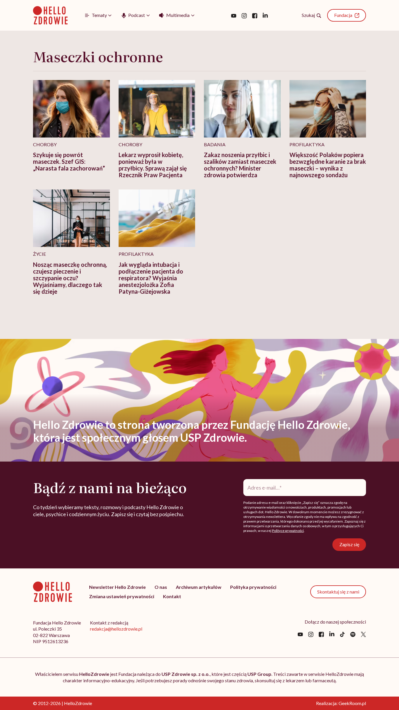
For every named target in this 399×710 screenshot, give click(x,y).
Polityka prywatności (253, 587)
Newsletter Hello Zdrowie (117, 587)
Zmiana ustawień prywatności (121, 596)
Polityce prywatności (288, 530)
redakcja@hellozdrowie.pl (116, 628)
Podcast (136, 15)
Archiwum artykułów (198, 587)
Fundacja (343, 15)
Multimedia (178, 15)
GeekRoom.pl (352, 703)
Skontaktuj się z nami (338, 591)
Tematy (99, 15)
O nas (161, 587)
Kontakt (172, 596)
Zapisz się (349, 544)
